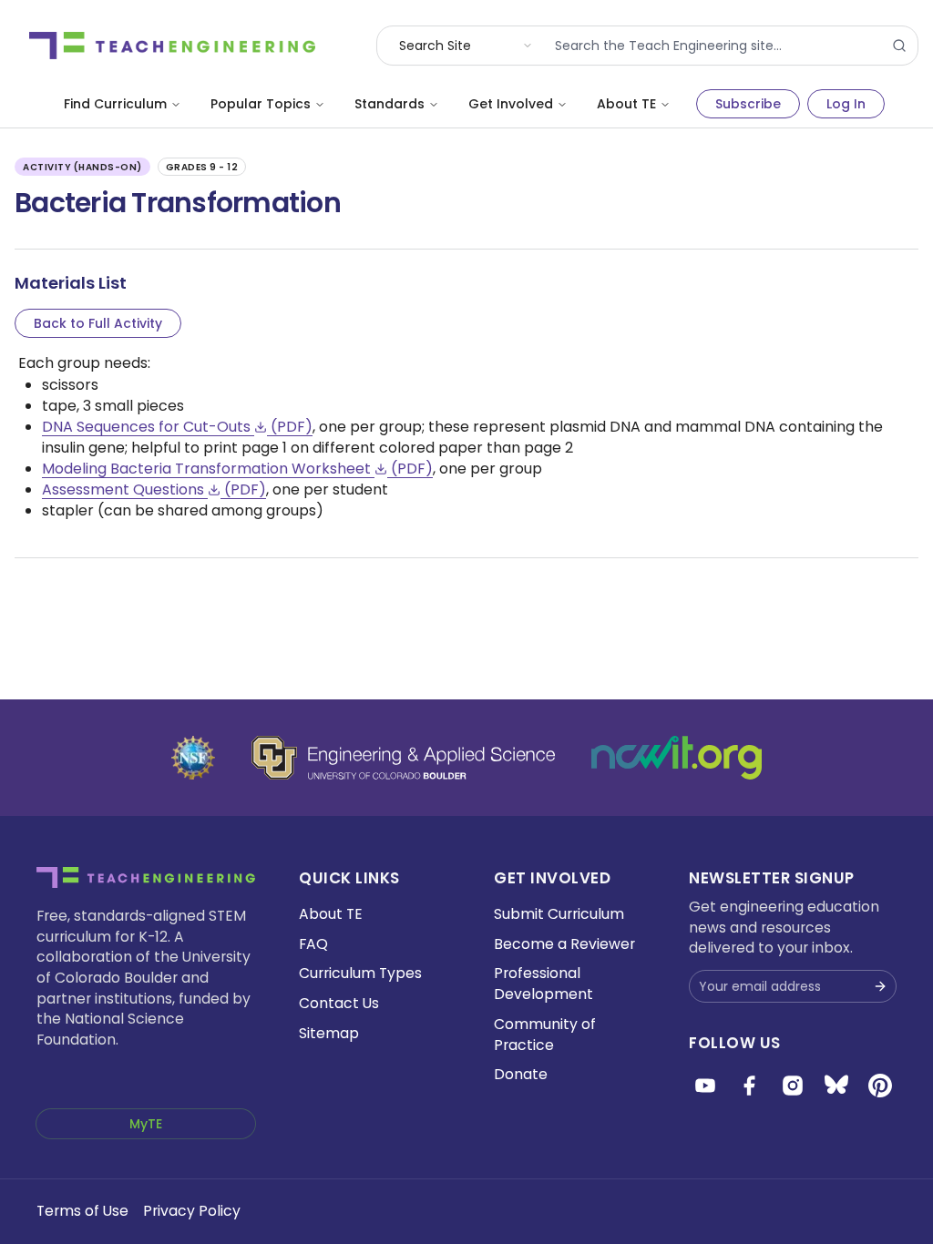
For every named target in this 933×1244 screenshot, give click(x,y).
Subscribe (748, 104)
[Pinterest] (880, 1085)
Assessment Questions (154, 489)
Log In (846, 104)
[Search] (899, 45)
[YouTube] (705, 1085)
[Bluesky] (836, 1085)
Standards (389, 104)
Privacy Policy (192, 1210)
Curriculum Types (360, 973)
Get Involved (510, 104)
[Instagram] (792, 1085)
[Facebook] (749, 1085)
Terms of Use (82, 1210)
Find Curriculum (115, 104)
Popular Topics (260, 104)
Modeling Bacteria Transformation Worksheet (237, 468)
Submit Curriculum (559, 913)
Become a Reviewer (564, 943)
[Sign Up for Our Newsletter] (880, 986)
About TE (626, 104)
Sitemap (329, 1033)
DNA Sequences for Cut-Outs (177, 426)
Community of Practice (545, 1035)
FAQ (313, 943)
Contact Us (339, 1003)
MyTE (145, 1124)
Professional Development (543, 984)
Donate (521, 1074)
